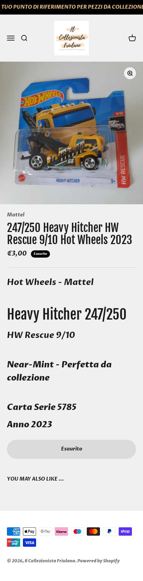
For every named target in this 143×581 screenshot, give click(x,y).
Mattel (15, 215)
